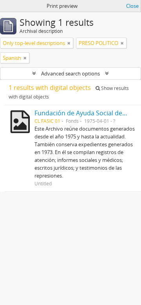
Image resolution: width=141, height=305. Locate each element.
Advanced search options (70, 73)
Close (132, 5)
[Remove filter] (68, 43)
